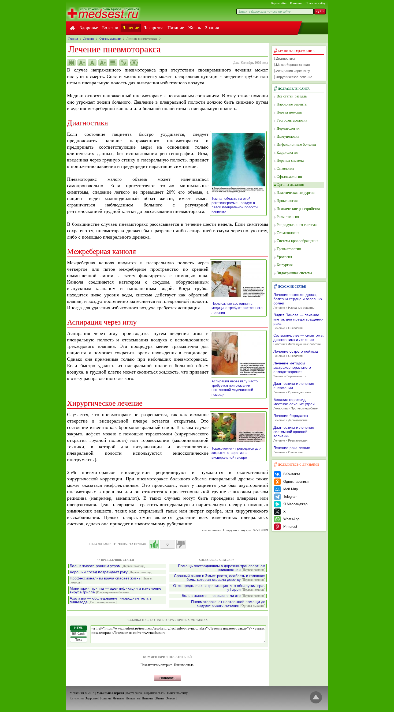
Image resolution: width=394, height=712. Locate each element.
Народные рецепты (292, 104)
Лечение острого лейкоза (295, 353)
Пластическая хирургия (295, 193)
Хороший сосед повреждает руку (111, 572)
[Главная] (72, 28)
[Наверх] (315, 697)
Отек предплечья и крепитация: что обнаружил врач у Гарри (219, 588)
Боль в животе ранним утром (107, 566)
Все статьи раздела (292, 96)
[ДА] (154, 544)
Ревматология (288, 217)
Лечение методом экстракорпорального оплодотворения (292, 369)
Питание (176, 27)
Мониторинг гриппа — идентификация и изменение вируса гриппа (115, 590)
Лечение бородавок (290, 417)
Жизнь (194, 27)
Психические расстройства (298, 209)
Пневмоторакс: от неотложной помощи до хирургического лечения (228, 604)
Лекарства (153, 27)
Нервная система (290, 161)
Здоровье (89, 27)
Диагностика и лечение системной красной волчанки (293, 433)
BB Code (79, 634)
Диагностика (285, 59)
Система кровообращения (297, 241)
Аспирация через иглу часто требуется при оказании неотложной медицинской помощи (234, 388)
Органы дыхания (290, 185)
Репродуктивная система (297, 225)
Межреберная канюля (293, 65)
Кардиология (287, 152)
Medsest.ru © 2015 (82, 693)
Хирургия (284, 265)
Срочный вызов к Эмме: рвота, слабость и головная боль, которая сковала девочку (219, 578)
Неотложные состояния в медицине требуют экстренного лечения (236, 308)
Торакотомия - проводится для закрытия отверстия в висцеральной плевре (236, 452)
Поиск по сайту (316, 3)
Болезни (110, 27)
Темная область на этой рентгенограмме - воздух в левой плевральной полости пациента (234, 205)
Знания (212, 27)
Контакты (296, 3)
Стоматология (288, 233)
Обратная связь (154, 693)
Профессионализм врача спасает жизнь (111, 580)
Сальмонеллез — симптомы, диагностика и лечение (298, 339)
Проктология (287, 201)
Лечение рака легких (291, 450)
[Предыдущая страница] (71, 63)
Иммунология (288, 136)
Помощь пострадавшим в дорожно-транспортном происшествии (221, 568)
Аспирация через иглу (293, 71)
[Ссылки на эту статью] (124, 63)
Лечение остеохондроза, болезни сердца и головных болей (297, 300)
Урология (284, 257)
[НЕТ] (180, 544)
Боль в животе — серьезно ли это (223, 596)
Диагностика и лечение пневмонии (293, 387)
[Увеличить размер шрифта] (103, 63)
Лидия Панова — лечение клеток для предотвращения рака (298, 321)
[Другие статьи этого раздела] (113, 63)
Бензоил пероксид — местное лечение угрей (295, 403)
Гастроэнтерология (292, 120)
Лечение (130, 27)
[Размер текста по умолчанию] (92, 63)
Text (78, 640)
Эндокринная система (294, 273)
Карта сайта (279, 3)
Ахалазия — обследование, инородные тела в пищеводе (110, 600)
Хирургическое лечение (294, 77)
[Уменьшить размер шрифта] (82, 63)
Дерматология (288, 128)
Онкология (285, 169)
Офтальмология (289, 177)
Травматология (289, 249)
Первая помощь (289, 112)
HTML (78, 628)
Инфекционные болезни (296, 144)
